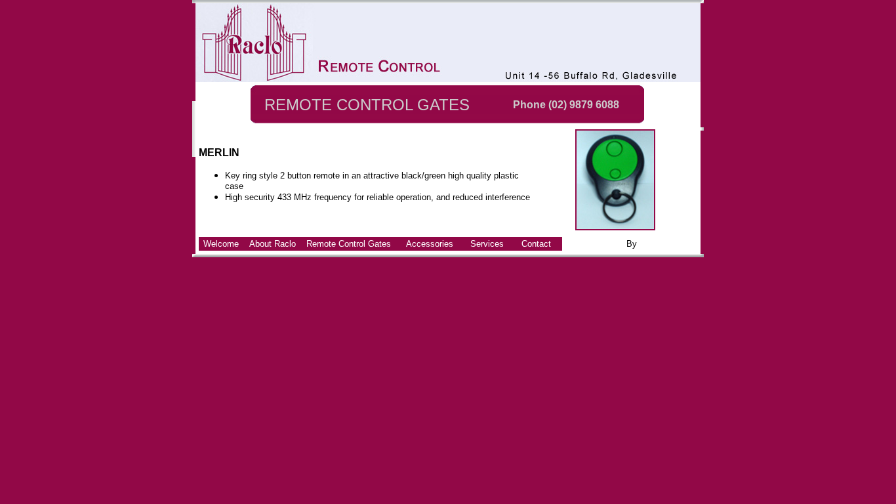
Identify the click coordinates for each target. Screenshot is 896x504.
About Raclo (272, 244)
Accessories (429, 244)
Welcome (221, 244)
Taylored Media (668, 244)
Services (487, 244)
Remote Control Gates (348, 244)
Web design (601, 244)
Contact (536, 244)
